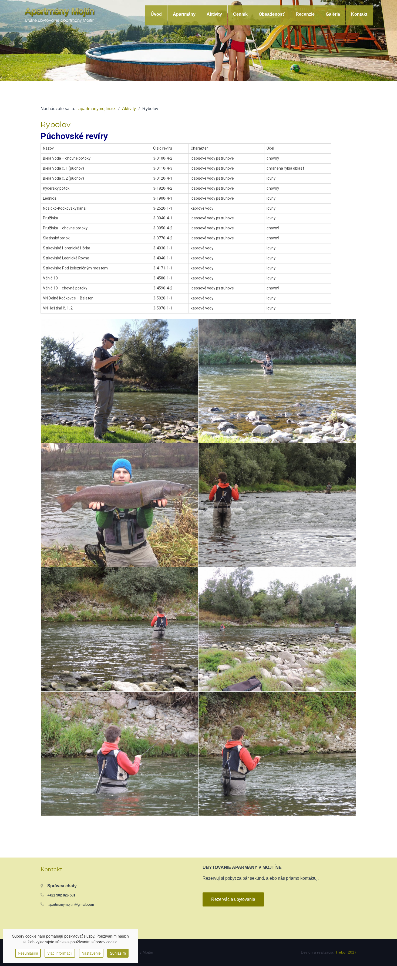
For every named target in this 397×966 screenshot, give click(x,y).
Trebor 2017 (345, 952)
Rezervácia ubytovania (233, 899)
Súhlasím (118, 953)
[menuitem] (156, 14)
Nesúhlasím (28, 953)
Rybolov (55, 124)
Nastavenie (91, 953)
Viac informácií (59, 953)
